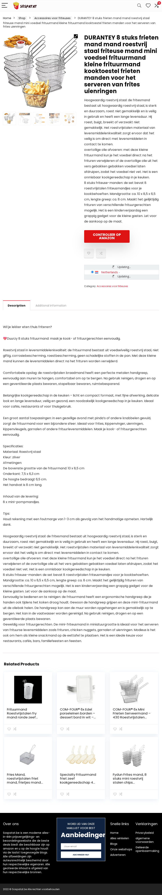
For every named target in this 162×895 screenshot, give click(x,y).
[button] (76, 36)
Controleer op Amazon (107, 236)
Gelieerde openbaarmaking (147, 849)
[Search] (139, 5)
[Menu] (4, 5)
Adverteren (118, 855)
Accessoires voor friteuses (52, 18)
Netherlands (109, 272)
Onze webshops (121, 849)
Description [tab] (16, 306)
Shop (22, 18)
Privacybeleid (145, 833)
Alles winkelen (119, 838)
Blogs (113, 844)
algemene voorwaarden (145, 840)
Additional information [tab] (51, 306)
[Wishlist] (148, 5)
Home (7, 18)
